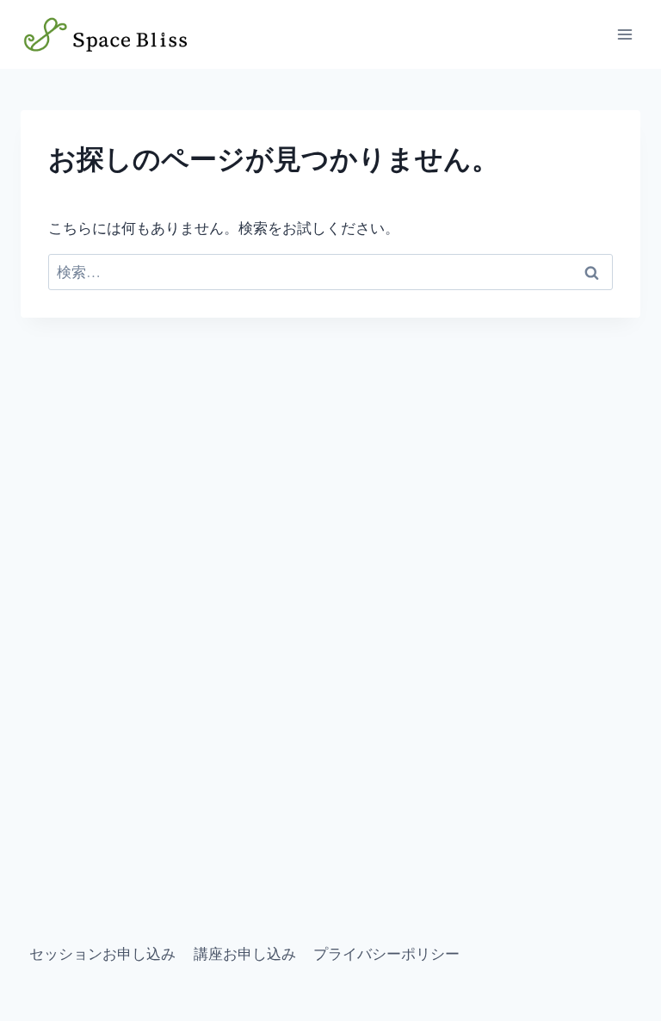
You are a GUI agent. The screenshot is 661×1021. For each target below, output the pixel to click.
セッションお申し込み (102, 953)
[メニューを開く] (624, 34)
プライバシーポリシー (386, 953)
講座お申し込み (245, 953)
